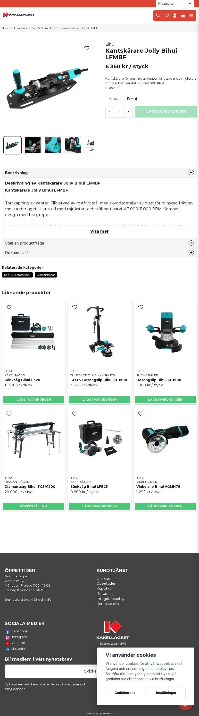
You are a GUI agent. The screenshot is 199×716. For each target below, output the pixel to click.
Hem (5, 28)
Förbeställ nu (33, 506)
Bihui (110, 44)
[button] (87, 48)
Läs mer (114, 88)
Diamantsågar (46, 275)
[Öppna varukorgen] (183, 15)
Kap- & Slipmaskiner (44, 28)
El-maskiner (19, 28)
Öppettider (106, 583)
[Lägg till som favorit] (166, 15)
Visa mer (99, 231)
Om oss (103, 578)
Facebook (19, 631)
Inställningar (166, 693)
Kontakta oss (108, 604)
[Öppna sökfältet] (158, 15)
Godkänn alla (125, 693)
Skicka (90, 671)
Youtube (18, 643)
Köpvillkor (105, 588)
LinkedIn (18, 648)
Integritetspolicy (110, 599)
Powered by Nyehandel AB (99, 713)
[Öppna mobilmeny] (191, 15)
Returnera (105, 593)
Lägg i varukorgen (34, 399)
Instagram (19, 637)
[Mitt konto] (175, 15)
